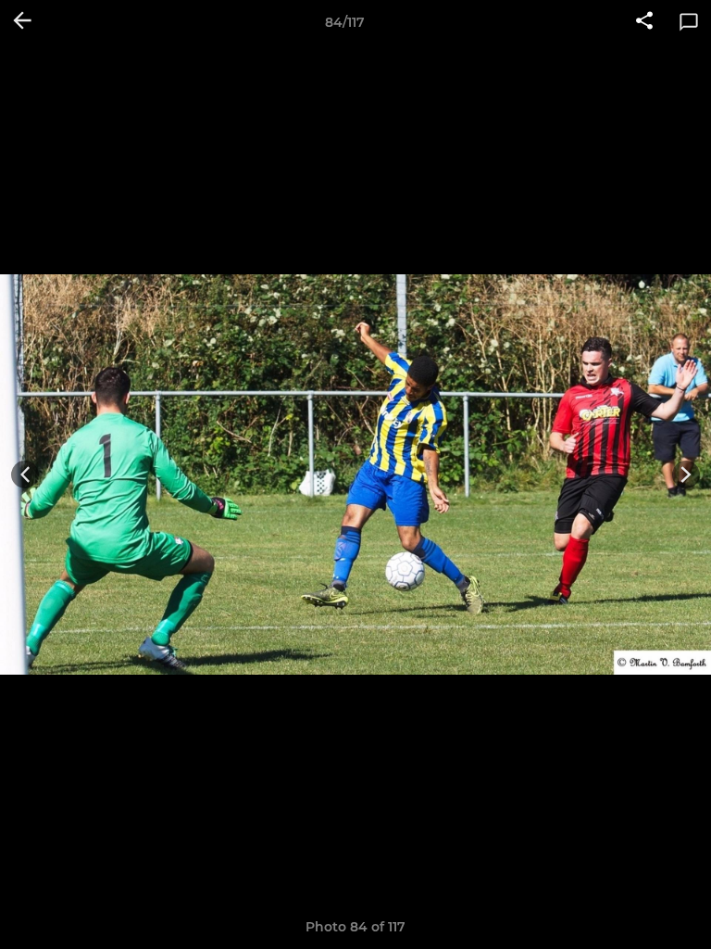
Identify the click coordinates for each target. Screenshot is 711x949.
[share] (644, 22)
